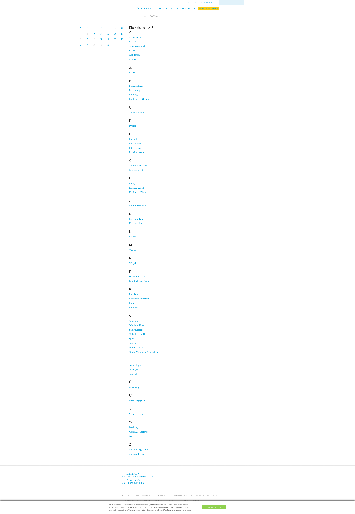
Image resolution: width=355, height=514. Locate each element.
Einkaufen (134, 139)
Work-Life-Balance (138, 431)
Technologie (135, 365)
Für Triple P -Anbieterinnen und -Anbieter (138, 475)
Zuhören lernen (136, 453)
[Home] (139, 15)
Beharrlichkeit (136, 85)
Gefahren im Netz (138, 165)
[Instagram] (217, 476)
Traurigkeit (134, 374)
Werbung (133, 427)
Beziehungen (135, 90)
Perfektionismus (137, 276)
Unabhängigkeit (137, 400)
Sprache (133, 343)
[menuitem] (199, 2)
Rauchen (133, 294)
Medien (133, 249)
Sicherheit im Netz (138, 334)
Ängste (132, 72)
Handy (132, 183)
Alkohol (133, 41)
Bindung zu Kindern (139, 99)
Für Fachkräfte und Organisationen (133, 481)
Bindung (133, 94)
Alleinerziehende (137, 45)
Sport (131, 338)
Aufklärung (134, 54)
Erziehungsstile (136, 152)
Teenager (133, 369)
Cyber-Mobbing (137, 112)
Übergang (134, 387)
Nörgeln (133, 263)
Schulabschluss (136, 325)
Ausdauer (134, 59)
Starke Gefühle (136, 347)
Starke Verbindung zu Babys (143, 351)
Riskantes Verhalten (139, 298)
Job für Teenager (137, 205)
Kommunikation (137, 218)
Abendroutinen (136, 37)
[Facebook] (203, 476)
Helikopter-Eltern (138, 192)
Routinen (133, 307)
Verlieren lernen (137, 414)
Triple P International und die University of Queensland (160, 496)
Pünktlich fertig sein (139, 281)
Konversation (135, 223)
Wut (131, 436)
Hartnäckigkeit (136, 187)
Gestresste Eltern (137, 170)
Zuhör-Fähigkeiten (138, 449)
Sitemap (125, 496)
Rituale (132, 303)
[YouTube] (210, 476)
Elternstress (135, 147)
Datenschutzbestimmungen (204, 496)
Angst (132, 50)
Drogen (132, 125)
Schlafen (133, 320)
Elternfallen (135, 143)
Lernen (132, 236)
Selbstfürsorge (136, 329)
